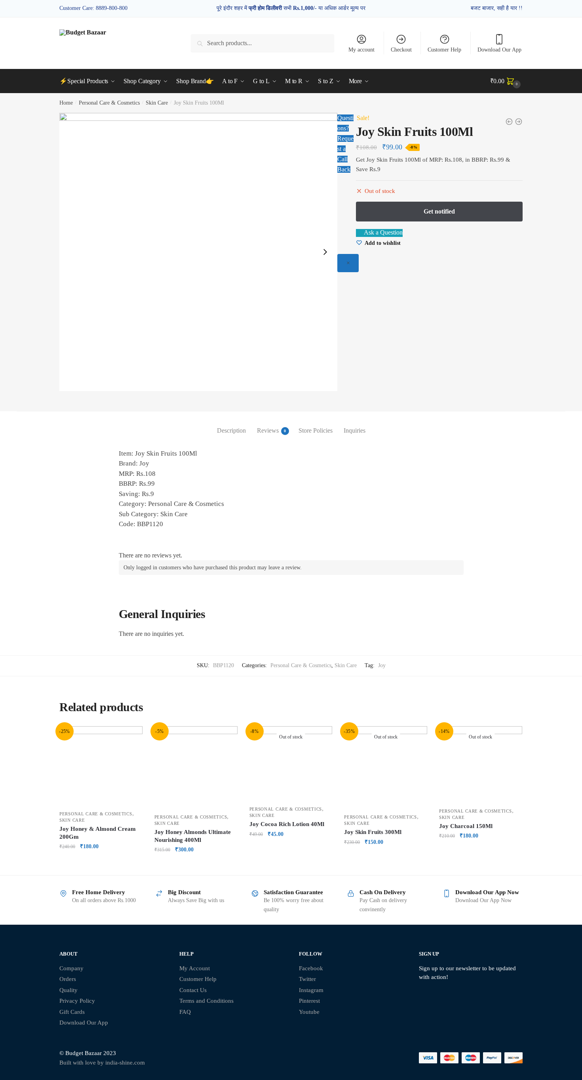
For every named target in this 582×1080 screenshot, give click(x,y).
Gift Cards (72, 1012)
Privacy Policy (77, 1001)
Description (231, 430)
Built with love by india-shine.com (102, 1062)
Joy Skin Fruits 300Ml (372, 832)
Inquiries (354, 430)
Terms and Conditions (206, 1001)
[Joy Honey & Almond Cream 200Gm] (101, 766)
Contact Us (193, 990)
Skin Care (157, 103)
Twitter (307, 979)
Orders (67, 979)
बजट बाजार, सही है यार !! (497, 8)
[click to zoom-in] (198, 252)
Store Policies (316, 430)
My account (361, 50)
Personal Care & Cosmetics (109, 103)
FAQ (185, 1012)
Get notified (290, 865)
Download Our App (499, 50)
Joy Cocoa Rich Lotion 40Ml (286, 824)
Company (71, 968)
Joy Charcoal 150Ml (466, 826)
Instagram (311, 990)
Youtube (309, 1012)
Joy (382, 665)
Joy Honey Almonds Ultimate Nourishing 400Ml (192, 836)
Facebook (311, 968)
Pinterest (309, 1001)
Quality (68, 990)
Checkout (401, 50)
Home (66, 103)
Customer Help (444, 50)
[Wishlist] (131, 738)
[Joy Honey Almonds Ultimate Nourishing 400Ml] (196, 767)
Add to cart (101, 865)
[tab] (231, 424)
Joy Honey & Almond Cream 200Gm (97, 833)
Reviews (268, 430)
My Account (194, 968)
